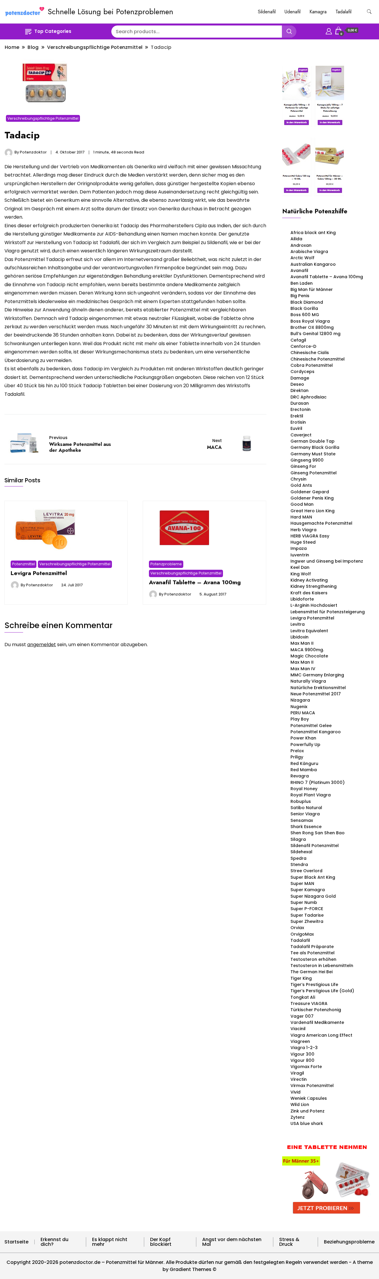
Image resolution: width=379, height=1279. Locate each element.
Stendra (299, 864)
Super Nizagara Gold (313, 896)
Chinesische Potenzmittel (317, 359)
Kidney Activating (309, 580)
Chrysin (298, 479)
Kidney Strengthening (313, 586)
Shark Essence (306, 827)
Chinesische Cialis (309, 353)
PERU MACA (302, 713)
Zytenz (297, 1117)
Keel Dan (299, 567)
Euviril (296, 428)
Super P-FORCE (306, 909)
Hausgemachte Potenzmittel (321, 523)
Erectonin (300, 409)
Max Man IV (302, 669)
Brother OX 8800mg (312, 327)
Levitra (297, 624)
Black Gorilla (304, 308)
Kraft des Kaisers (308, 593)
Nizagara (300, 700)
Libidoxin (299, 637)
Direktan (299, 390)
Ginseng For (303, 466)
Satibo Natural (306, 808)
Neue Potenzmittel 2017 (315, 694)
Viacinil (298, 1029)
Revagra (299, 776)
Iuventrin (299, 555)
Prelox (297, 751)
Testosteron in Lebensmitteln (321, 966)
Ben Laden (301, 283)
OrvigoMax (302, 934)
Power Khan (303, 738)
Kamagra (318, 11)
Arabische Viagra (309, 251)
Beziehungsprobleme (349, 1241)
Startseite (16, 1241)
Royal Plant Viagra (310, 795)
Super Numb (303, 902)
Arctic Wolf (302, 258)
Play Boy (299, 719)
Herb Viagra (303, 530)
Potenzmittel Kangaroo (315, 732)
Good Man (302, 504)
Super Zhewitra (306, 921)
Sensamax (301, 820)
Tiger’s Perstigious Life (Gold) (322, 991)
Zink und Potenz (307, 1111)
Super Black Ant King (312, 877)
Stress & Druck (289, 1242)
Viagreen (300, 1041)
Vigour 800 (302, 1060)
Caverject (300, 435)
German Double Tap (312, 441)
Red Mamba (303, 770)
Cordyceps (302, 371)
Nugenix (298, 707)
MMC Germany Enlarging (317, 675)
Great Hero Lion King (312, 511)
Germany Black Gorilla (314, 447)
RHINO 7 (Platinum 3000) (317, 782)
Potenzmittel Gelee (311, 726)
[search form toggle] (369, 11)
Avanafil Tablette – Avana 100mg (195, 582)
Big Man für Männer (311, 289)
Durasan (299, 403)
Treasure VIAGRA (308, 1003)
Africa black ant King (313, 233)
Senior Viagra (305, 814)
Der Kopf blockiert (160, 1242)
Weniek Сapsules (308, 1098)
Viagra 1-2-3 (304, 1048)
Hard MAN (301, 517)
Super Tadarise (307, 915)
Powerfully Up (305, 744)
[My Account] (329, 30)
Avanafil (299, 270)
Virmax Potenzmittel (312, 1085)
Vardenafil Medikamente (317, 1022)
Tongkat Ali (302, 997)
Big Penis (299, 296)
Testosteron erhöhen (313, 959)
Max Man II (302, 643)
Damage (299, 378)
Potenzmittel (23, 563)
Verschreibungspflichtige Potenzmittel (42, 118)
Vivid (295, 1092)
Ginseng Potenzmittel (313, 473)
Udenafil (293, 11)
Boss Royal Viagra (310, 321)
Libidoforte (302, 599)
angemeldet (41, 644)
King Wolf (300, 574)
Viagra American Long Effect (321, 1035)
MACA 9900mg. (307, 650)
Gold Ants (301, 485)
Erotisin (298, 422)
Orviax (297, 928)
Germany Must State (312, 454)
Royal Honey (303, 789)
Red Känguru (304, 763)
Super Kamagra (307, 890)
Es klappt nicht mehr (109, 1242)
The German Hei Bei (311, 972)
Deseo (297, 384)
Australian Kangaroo (313, 264)
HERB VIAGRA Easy (309, 536)
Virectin (298, 1079)
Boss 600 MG (304, 315)
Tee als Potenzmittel (312, 953)
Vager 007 (302, 1016)
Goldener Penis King (312, 498)
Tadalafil (343, 11)
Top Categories (52, 31)
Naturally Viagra (308, 681)
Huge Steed (303, 542)
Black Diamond (306, 302)
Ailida (296, 239)
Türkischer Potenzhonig (315, 1010)
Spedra (298, 858)
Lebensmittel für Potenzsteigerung (327, 612)
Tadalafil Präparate (312, 947)
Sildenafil (267, 11)
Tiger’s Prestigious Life (314, 984)
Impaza (298, 548)
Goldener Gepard (309, 492)
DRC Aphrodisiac (308, 397)
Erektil (296, 416)
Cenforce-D (303, 346)
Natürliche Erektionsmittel (318, 688)
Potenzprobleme (166, 563)
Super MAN (302, 883)
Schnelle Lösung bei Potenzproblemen (110, 11)
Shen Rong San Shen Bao (317, 833)
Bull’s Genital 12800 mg (315, 334)
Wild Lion (299, 1104)
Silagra (298, 839)
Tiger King (301, 978)
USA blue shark (306, 1123)
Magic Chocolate (309, 656)
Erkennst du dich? (54, 1242)
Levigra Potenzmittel (39, 573)
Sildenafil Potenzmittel (314, 846)
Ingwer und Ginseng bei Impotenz (326, 561)
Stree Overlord (306, 871)
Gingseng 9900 (307, 460)
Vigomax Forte (306, 1067)
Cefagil (298, 340)
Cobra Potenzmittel (311, 365)
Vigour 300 (302, 1054)
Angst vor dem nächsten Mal (231, 1242)
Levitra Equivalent (309, 631)
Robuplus (300, 801)
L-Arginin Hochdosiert (313, 605)
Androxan (300, 245)
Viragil (297, 1073)
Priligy (296, 757)
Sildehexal (301, 852)
